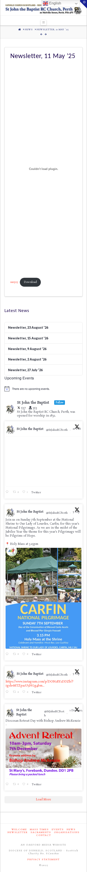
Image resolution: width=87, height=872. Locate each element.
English (54, 3)
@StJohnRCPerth (57, 430)
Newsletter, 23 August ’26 (28, 327)
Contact (43, 835)
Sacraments (41, 832)
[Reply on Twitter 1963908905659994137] (8, 654)
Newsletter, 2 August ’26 (27, 359)
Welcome (19, 829)
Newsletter (18, 832)
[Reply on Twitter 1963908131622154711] (8, 692)
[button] (43, 22)
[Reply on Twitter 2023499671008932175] (8, 492)
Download (30, 282)
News (71, 829)
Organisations (67, 832)
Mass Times (39, 829)
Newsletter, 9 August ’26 (27, 349)
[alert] (43, 388)
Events (58, 829)
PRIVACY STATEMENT (43, 859)
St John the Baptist (30, 429)
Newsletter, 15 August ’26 (28, 338)
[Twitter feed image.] (43, 462)
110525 (14, 282)
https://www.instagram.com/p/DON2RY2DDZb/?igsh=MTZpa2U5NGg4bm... (39, 684)
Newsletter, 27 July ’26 (25, 370)
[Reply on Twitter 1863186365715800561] (8, 784)
